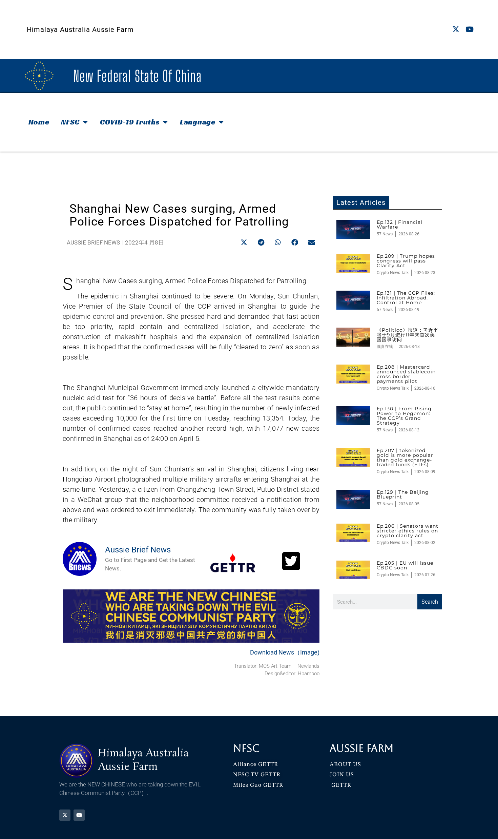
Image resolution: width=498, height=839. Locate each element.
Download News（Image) (284, 652)
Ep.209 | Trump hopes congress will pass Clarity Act (406, 261)
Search (429, 602)
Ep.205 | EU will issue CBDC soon (405, 565)
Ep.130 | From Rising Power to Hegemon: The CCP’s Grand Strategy (404, 416)
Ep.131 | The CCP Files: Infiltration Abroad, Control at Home (406, 298)
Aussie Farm (362, 748)
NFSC (70, 121)
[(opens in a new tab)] (353, 229)
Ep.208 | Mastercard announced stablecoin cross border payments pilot (406, 374)
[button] (244, 242)
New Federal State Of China (137, 76)
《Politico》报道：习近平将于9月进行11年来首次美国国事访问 (407, 335)
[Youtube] (469, 29)
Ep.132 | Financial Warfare (399, 224)
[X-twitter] (455, 29)
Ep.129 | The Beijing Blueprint (403, 494)
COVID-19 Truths (130, 121)
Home (38, 121)
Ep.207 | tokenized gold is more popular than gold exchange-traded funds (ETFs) (405, 457)
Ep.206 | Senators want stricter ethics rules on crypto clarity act (407, 531)
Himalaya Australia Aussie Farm (80, 29)
